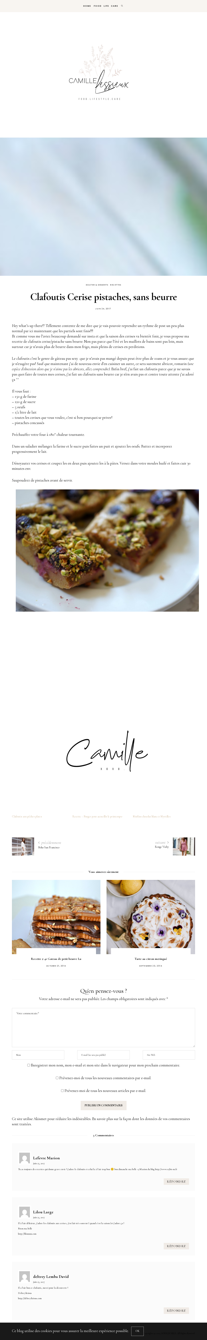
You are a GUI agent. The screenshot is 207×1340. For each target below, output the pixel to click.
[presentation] (21, 921)
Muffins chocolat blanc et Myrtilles (152, 816)
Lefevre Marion (46, 1157)
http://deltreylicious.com (30, 1298)
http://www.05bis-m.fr (166, 1169)
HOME (86, 5)
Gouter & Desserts (97, 285)
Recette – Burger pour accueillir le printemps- (97, 816)
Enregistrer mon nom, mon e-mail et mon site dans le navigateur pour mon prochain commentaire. (105, 1065)
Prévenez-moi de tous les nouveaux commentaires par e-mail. (105, 1078)
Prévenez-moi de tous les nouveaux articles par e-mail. (105, 1090)
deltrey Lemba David (51, 1276)
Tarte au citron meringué (56, 959)
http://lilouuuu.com (27, 1233)
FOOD (97, 5)
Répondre (176, 1182)
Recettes (115, 285)
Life (106, 5)
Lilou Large (43, 1212)
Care (114, 5)
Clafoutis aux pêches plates (27, 816)
